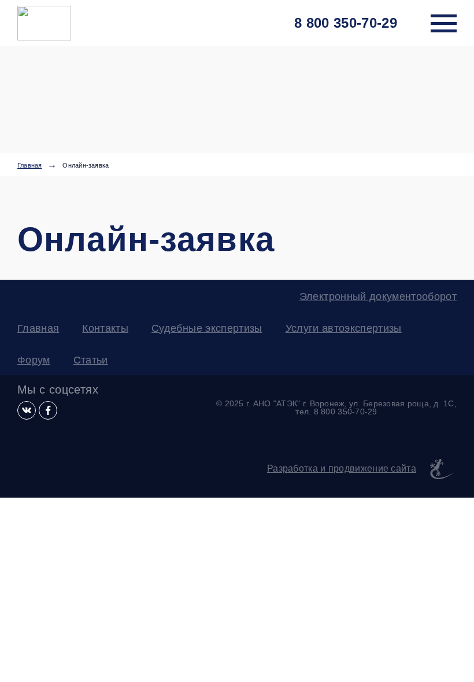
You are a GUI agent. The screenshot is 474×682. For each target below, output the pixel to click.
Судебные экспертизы (206, 328)
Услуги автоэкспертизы (344, 328)
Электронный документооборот (378, 296)
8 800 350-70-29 (345, 23)
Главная (29, 165)
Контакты (105, 328)
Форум (33, 360)
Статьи (90, 360)
